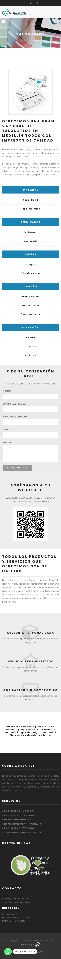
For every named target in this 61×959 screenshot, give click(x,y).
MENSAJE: (7, 442)
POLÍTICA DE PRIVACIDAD (30, 951)
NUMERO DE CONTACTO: (15, 416)
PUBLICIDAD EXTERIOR (19, 828)
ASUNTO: (7, 429)
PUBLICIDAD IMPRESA (18, 811)
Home (23, 40)
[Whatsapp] (37, 3)
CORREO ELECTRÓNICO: (14, 403)
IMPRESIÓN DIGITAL (17, 819)
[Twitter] (30, 3)
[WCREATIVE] (14, 12)
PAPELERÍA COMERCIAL (19, 815)
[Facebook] (24, 3)
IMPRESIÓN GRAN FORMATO (23, 823)
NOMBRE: (7, 391)
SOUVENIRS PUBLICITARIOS (23, 832)
